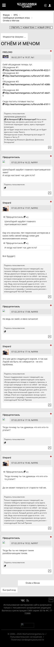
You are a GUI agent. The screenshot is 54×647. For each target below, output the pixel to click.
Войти (45, 5)
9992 (35, 208)
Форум (6, 14)
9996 (35, 462)
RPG (16, 14)
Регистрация (50, 5)
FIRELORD (7, 52)
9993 (35, 311)
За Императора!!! (28, 119)
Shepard (7, 202)
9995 (35, 420)
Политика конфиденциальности (27, 639)
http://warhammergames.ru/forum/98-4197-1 (27, 104)
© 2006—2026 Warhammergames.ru (26, 634)
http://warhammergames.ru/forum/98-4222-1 (27, 70)
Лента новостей (27, 600)
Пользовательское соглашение (26, 636)
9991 (35, 162)
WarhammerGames (27, 5)
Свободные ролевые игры (16, 17)
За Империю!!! (12, 119)
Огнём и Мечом (11, 20)
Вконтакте (23, 600)
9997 (35, 543)
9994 (35, 351)
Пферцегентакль (11, 157)
